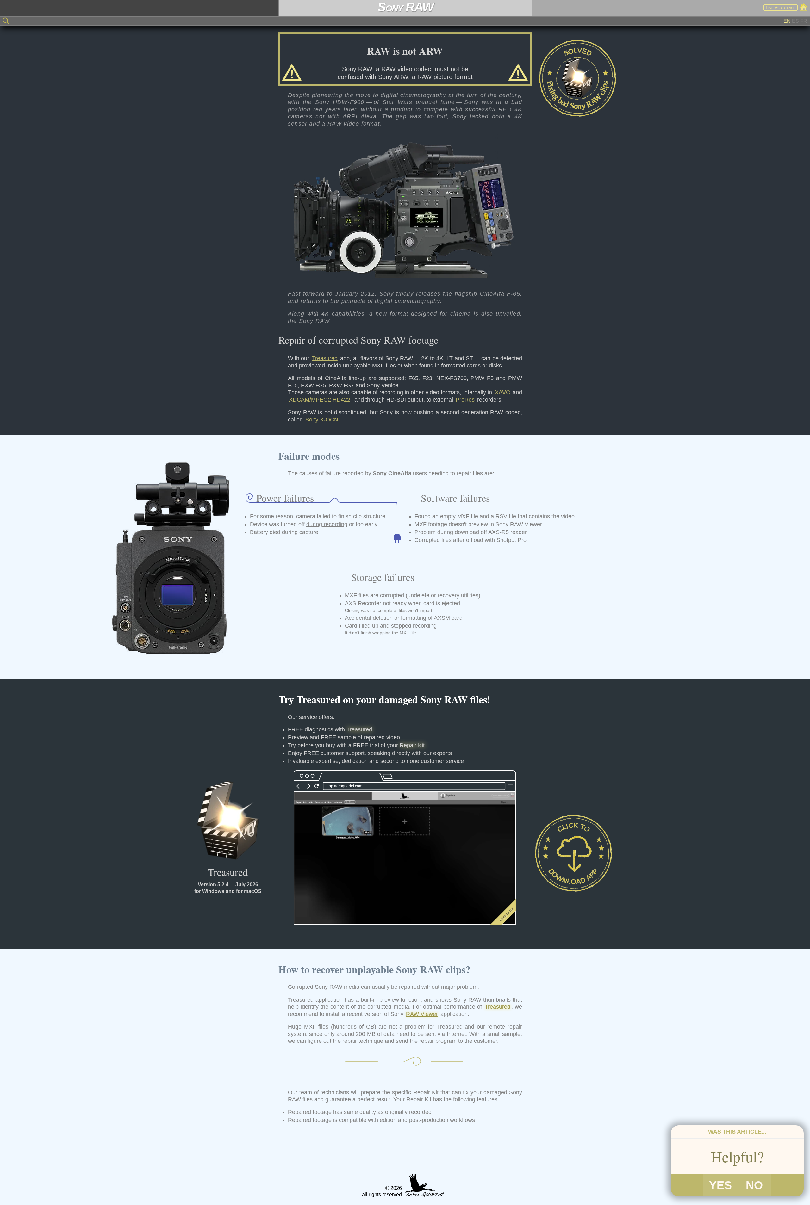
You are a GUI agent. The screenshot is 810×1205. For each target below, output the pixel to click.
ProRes (465, 400)
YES (720, 1185)
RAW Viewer (422, 1014)
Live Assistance (780, 7)
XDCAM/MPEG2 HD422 (319, 400)
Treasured (325, 358)
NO (754, 1185)
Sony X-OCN (321, 419)
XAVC (502, 392)
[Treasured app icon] (227, 820)
